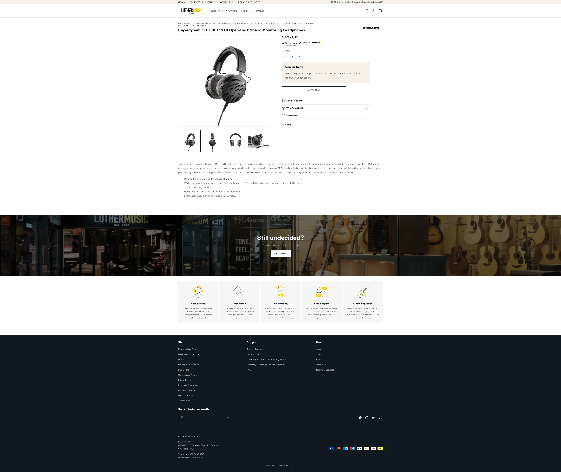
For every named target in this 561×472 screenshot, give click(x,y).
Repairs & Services (324, 369)
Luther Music (283, 465)
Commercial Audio (187, 375)
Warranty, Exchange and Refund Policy (266, 364)
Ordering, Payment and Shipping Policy (266, 359)
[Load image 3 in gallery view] (235, 141)
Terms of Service (255, 349)
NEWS (181, 2)
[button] (367, 10)
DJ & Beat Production (189, 354)
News (318, 349)
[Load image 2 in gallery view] (212, 141)
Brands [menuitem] (260, 10)
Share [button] (288, 124)
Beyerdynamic (200, 25)
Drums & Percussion (188, 364)
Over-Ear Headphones (293, 24)
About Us (320, 359)
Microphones (184, 380)
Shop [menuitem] (214, 10)
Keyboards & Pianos (188, 349)
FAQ (249, 369)
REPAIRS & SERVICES (249, 2)
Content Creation (187, 390)
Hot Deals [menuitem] (245, 10)
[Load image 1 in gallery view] (189, 141)
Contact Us (314, 89)
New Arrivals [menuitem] (229, 10)
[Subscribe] (227, 417)
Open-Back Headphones (268, 24)
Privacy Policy (253, 354)
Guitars (182, 359)
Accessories (184, 400)
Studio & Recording (206, 24)
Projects (319, 354)
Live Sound (183, 369)
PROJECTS (195, 2)
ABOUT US (210, 2)
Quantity (286, 50)
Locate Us (280, 253)
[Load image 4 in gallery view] (258, 141)
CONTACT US (226, 2)
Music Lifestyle (186, 24)
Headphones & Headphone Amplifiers (236, 24)
